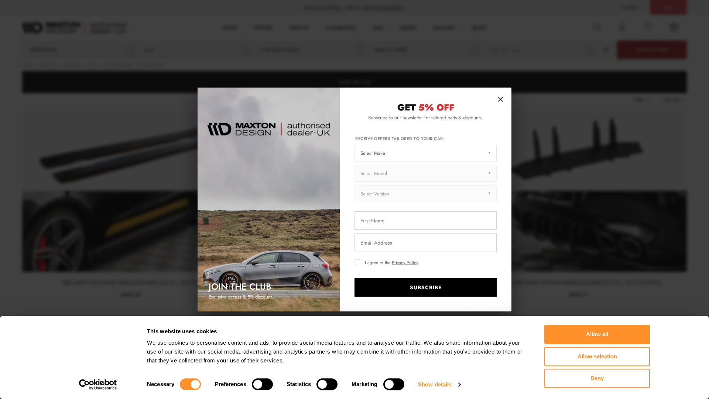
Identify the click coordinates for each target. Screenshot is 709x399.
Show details (435, 384)
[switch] (262, 384)
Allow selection (597, 356)
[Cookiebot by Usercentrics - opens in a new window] (98, 384)
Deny (597, 378)
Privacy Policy (405, 262)
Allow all (597, 334)
